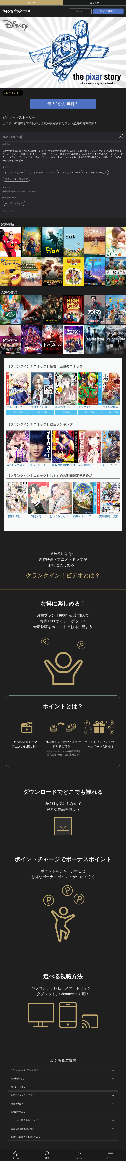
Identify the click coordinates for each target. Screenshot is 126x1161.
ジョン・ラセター (14, 172)
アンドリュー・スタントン (42, 172)
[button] (111, 394)
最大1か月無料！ (108, 11)
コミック (94, 2)
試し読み (18, 412)
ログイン (80, 11)
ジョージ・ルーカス (96, 172)
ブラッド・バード (71, 172)
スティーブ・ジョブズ (16, 179)
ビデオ (31, 2)
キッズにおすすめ (14, 203)
